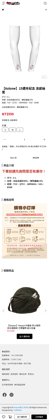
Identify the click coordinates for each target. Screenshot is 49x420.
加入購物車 (22, 416)
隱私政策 (23, 374)
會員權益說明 (19, 384)
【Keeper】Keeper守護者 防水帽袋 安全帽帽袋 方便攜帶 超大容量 (23, 326)
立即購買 (39, 416)
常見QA (31, 374)
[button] (45, 310)
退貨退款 (14, 374)
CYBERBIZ (17, 410)
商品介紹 (13, 158)
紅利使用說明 (7, 384)
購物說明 (5, 374)
